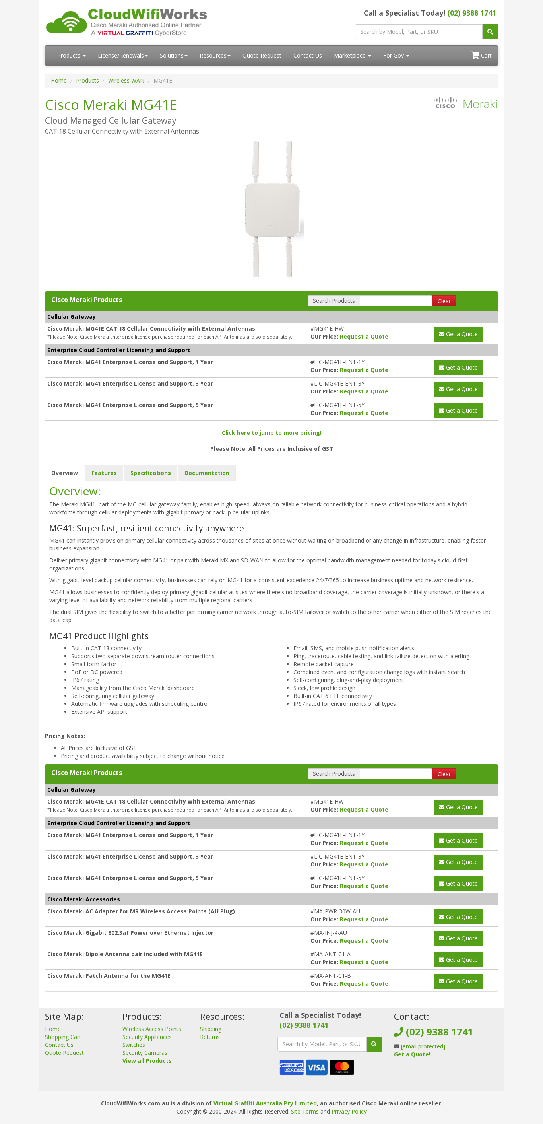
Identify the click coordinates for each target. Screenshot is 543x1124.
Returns (210, 1037)
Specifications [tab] (150, 473)
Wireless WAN (126, 80)
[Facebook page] (399, 1073)
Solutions (172, 55)
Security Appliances (147, 1037)
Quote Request (261, 55)
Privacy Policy (349, 1111)
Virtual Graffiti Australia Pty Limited (265, 1103)
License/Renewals (121, 55)
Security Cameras (144, 1052)
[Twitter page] (412, 1073)
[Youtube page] (425, 1073)
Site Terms (305, 1111)
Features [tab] (104, 473)
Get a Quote (461, 334)
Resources (213, 55)
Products (69, 55)
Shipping (210, 1029)
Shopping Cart (63, 1037)
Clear (444, 301)
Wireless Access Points (151, 1029)
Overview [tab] (64, 473)
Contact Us (307, 55)
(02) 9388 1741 (471, 12)
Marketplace (350, 55)
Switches (133, 1044)
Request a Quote (364, 336)
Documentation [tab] (206, 473)
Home (59, 80)
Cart (485, 55)
